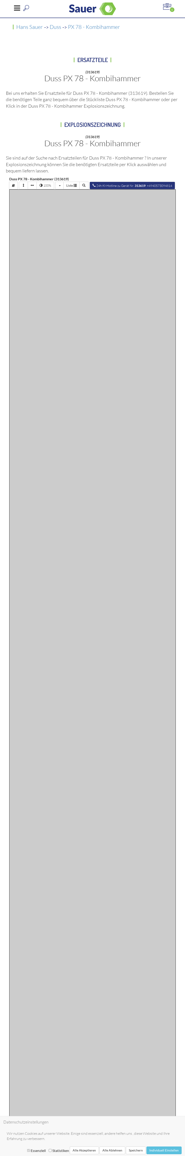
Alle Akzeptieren (84, 1150)
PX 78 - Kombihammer (94, 26)
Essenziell (38, 1150)
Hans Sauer (29, 26)
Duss (55, 26)
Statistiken (60, 1150)
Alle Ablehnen (112, 1150)
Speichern (136, 1150)
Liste (70, 185)
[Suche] (83, 185)
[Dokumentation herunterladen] (13, 185)
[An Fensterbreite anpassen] (32, 185)
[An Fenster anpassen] (23, 185)
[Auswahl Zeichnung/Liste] (59, 185)
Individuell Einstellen (164, 1150)
